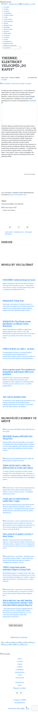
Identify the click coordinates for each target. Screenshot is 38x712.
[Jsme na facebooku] (18, 693)
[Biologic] (24, 644)
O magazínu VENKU (19, 700)
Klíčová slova (19, 682)
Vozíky (6, 39)
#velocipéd (28, 232)
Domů (20, 659)
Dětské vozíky (8, 29)
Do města (7, 37)
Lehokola (7, 35)
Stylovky (6, 31)
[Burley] (21, 642)
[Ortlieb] (9, 642)
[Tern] (3, 642)
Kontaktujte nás (20, 702)
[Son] (11, 644)
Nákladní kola (8, 43)
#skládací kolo (19, 232)
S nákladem (8, 13)
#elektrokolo (9, 232)
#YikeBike (8, 234)
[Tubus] (32, 642)
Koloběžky (7, 27)
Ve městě (7, 7)
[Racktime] (5, 644)
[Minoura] (17, 644)
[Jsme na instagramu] (21, 693)
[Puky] (27, 642)
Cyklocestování (9, 21)
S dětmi (6, 9)
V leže (6, 17)
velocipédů (32, 100)
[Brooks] (15, 642)
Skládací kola (8, 25)
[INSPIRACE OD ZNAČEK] (19, 637)
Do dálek (6, 11)
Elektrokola (7, 33)
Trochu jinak (8, 19)
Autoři (20, 685)
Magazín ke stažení (19, 688)
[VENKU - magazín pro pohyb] (11, 4)
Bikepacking (8, 41)
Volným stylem (9, 15)
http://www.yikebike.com (18, 194)
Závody (6, 23)
